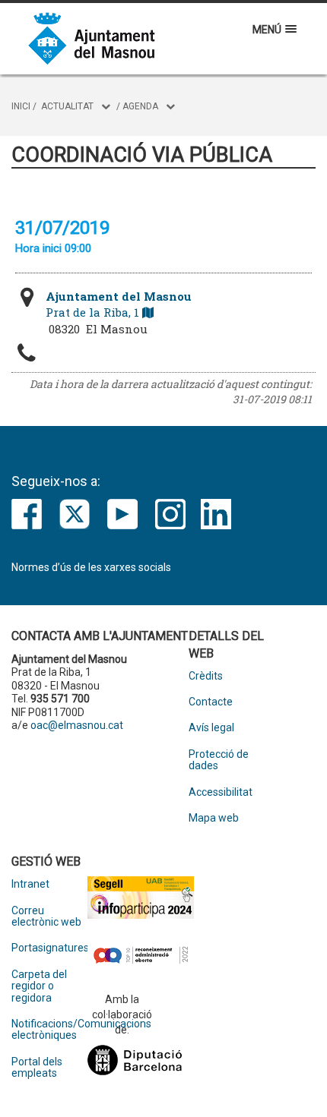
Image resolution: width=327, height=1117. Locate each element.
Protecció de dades (219, 760)
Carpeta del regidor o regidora (39, 986)
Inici (20, 106)
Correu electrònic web (46, 916)
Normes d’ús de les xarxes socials (91, 567)
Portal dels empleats (36, 1067)
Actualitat (67, 106)
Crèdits (206, 676)
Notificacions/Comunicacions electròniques (49, 1029)
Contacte (211, 702)
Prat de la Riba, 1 (119, 304)
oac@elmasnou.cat (76, 725)
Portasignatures (49, 948)
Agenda (140, 106)
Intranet (30, 884)
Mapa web (214, 818)
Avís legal (211, 728)
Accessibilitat (220, 792)
